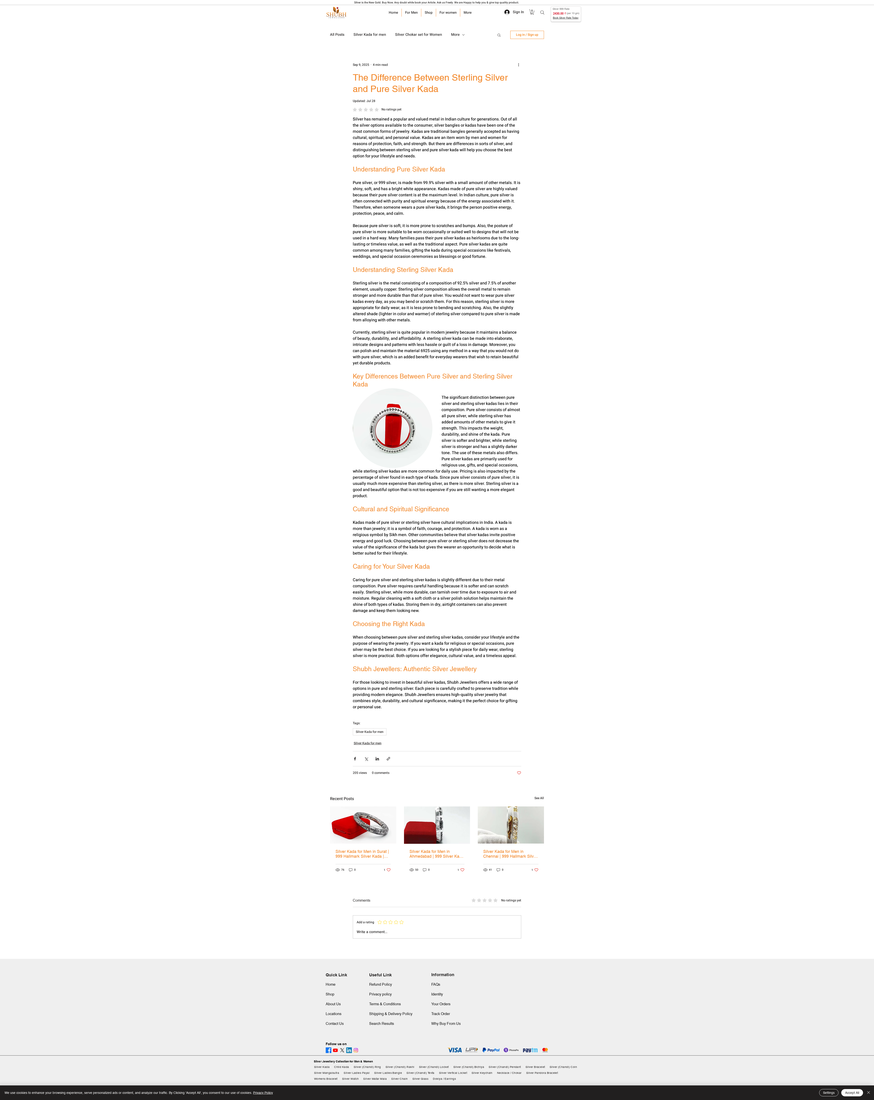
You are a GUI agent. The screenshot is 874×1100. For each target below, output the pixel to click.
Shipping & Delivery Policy (390, 1014)
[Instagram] (356, 1050)
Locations (333, 1014)
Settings (829, 1093)
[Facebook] (328, 1050)
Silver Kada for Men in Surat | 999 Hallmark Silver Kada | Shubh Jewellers (362, 854)
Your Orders (440, 1004)
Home (330, 984)
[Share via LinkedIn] (377, 759)
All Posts (337, 34)
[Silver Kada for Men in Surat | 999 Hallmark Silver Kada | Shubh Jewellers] (363, 825)
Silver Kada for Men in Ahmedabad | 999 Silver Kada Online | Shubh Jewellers (436, 854)
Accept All (852, 1093)
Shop (330, 994)
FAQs (435, 984)
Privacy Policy (263, 1093)
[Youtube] (335, 1050)
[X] (342, 1050)
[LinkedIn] (349, 1050)
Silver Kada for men (369, 34)
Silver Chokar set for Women (418, 34)
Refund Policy (380, 984)
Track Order (440, 1014)
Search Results (381, 1023)
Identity (437, 994)
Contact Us (335, 1023)
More (455, 34)
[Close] (868, 1092)
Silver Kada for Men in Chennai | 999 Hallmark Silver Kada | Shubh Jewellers (510, 854)
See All (539, 798)
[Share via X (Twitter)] (366, 759)
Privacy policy (380, 994)
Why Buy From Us (446, 1023)
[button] (499, 35)
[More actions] (518, 65)
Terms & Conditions (385, 1004)
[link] (532, 12)
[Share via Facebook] (355, 759)
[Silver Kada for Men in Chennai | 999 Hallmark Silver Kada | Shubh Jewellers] (511, 825)
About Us (333, 1004)
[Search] (542, 12)
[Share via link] (388, 759)
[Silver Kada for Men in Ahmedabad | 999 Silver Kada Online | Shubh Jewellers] (437, 825)
